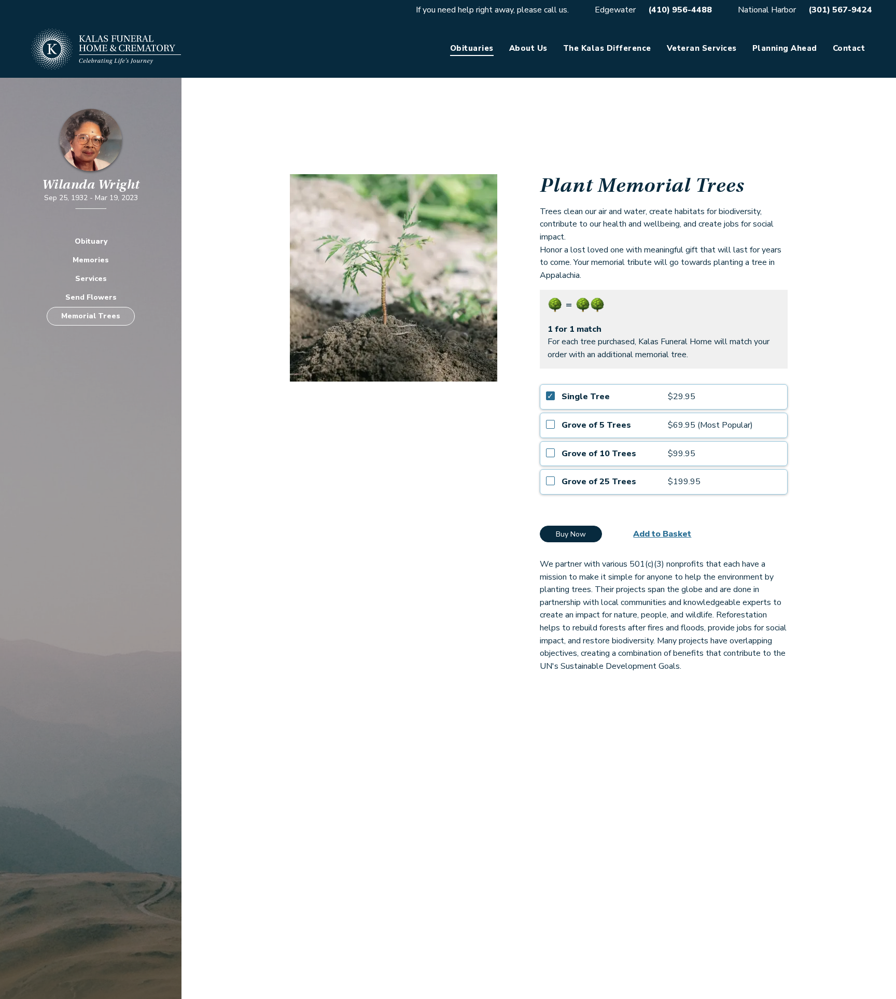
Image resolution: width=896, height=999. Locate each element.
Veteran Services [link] (702, 48)
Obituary (91, 241)
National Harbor (767, 10)
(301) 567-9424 (840, 10)
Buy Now (571, 534)
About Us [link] (528, 48)
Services (91, 279)
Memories (91, 260)
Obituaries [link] (472, 48)
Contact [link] (849, 48)
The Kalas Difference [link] (607, 48)
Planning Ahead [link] (784, 48)
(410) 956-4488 (680, 10)
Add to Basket (662, 534)
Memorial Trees (90, 316)
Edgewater (615, 10)
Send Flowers (91, 297)
